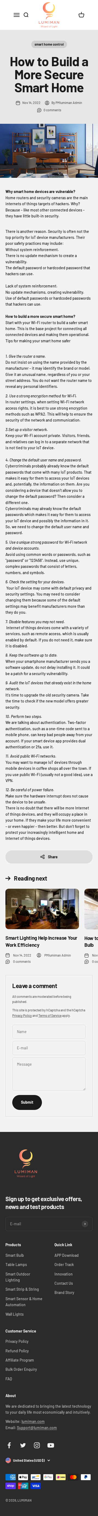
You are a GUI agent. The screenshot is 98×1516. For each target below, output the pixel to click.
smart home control (49, 44)
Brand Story (64, 1292)
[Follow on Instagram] (37, 1445)
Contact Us (63, 1283)
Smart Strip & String (22, 1289)
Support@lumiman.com (37, 1427)
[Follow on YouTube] (50, 1445)
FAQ (8, 1378)
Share (53, 856)
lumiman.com (33, 1421)
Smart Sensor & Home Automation (23, 1301)
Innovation (63, 1274)
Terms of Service (50, 1015)
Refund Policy (17, 1351)
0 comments (52, 110)
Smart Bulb (14, 1255)
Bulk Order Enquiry (21, 1369)
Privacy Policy (22, 1015)
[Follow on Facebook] (9, 1445)
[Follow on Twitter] (23, 1445)
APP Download (66, 1255)
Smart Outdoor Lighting (17, 1277)
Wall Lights (14, 1314)
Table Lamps (16, 1264)
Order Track (64, 1264)
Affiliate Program (19, 1360)
